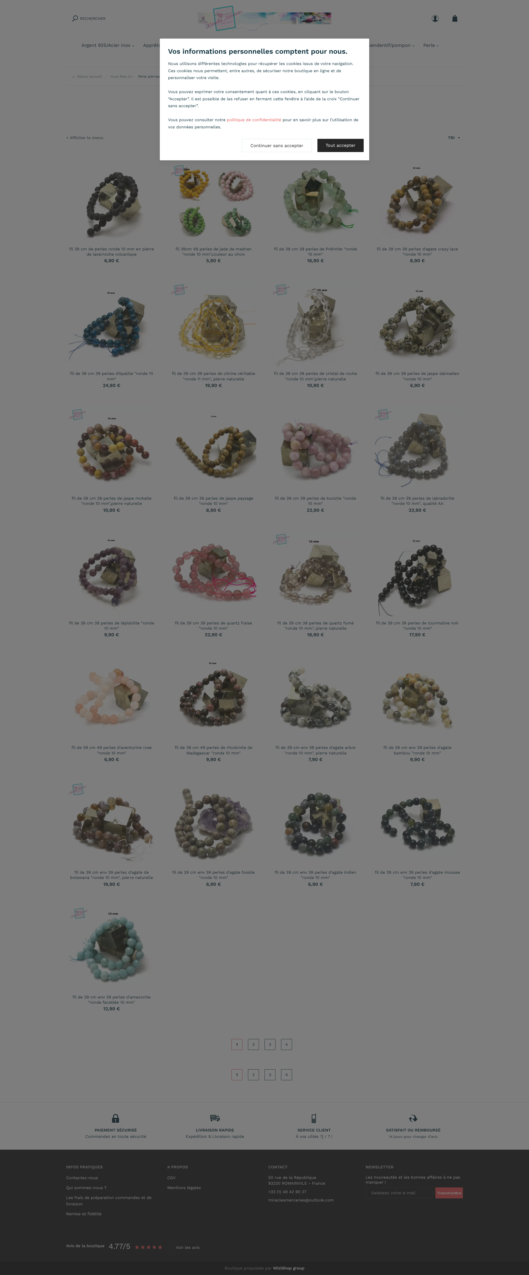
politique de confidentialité (254, 119)
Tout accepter (340, 145)
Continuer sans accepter (276, 145)
